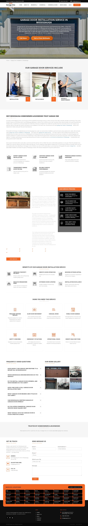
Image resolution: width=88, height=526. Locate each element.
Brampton (56, 490)
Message (34, 465)
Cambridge (76, 490)
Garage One (73, 146)
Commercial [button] (42, 4)
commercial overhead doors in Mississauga (59, 137)
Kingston (8, 497)
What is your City (36, 459)
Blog (70, 4)
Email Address (62, 446)
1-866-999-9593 (64, 1)
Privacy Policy (72, 524)
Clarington (8, 494)
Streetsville (76, 501)
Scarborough (67, 501)
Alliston (17, 490)
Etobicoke (37, 494)
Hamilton (66, 494)
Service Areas (63, 4)
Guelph (56, 494)
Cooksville (28, 494)
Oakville (17, 501)
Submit (35, 478)
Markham (37, 497)
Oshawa (37, 501)
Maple (27, 497)
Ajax (7, 490)
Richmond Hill (57, 501)
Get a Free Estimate (42, 38)
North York (76, 497)
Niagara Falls (9, 501)
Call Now (23, 38)
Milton (46, 497)
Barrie (36, 490)
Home (20, 4)
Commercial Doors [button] (52, 4)
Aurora (27, 490)
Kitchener (76, 494)
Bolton (46, 490)
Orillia (27, 501)
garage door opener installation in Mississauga (19, 132)
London (17, 497)
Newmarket (66, 497)
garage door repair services (45, 132)
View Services (13, 259)
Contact (77, 4)
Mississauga (57, 497)
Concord (18, 494)
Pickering (47, 501)
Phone (34, 453)
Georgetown (47, 494)
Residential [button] (34, 4)
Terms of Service (79, 524)
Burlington (66, 490)
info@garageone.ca (76, 1)
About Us (26, 4)
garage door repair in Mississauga (64, 125)
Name (34, 446)
